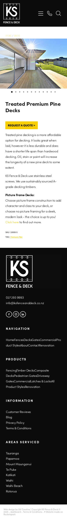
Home (10, 340)
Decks (17, 35)
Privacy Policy (15, 422)
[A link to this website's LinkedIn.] (23, 314)
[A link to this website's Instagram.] (16, 314)
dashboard (15, 511)
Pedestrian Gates (25, 376)
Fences (19, 340)
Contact (33, 345)
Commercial (22, 381)
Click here (12, 222)
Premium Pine (16, 237)
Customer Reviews (18, 412)
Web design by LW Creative (17, 509)
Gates (35, 340)
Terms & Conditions (18, 428)
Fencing (11, 370)
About (24, 345)
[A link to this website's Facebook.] (9, 314)
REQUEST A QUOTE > (21, 125)
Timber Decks (25, 370)
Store (8, 35)
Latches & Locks (40, 381)
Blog (9, 417)
